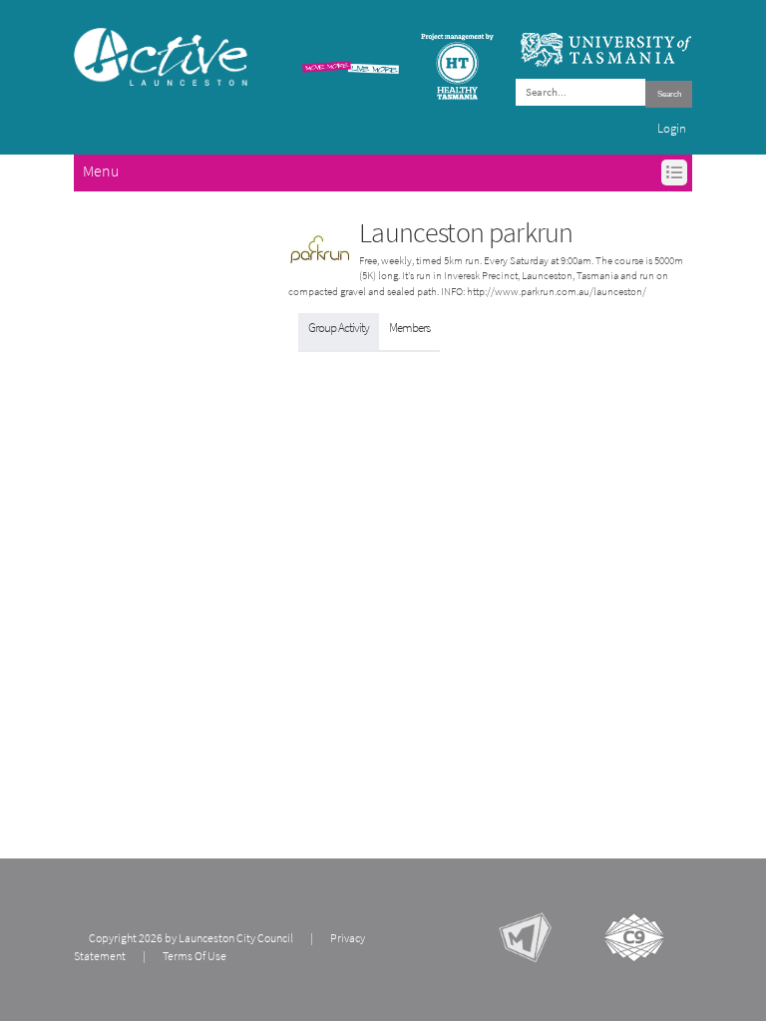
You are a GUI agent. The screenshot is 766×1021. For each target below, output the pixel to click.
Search (669, 94)
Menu (101, 171)
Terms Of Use (194, 956)
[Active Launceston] (160, 57)
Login (671, 128)
